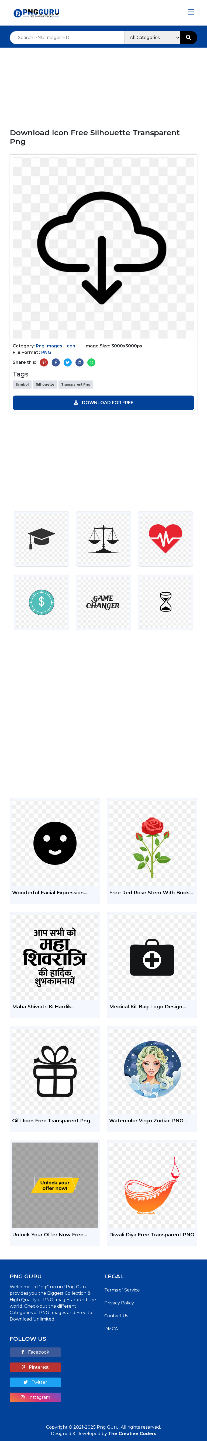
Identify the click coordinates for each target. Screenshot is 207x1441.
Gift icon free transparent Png (51, 1121)
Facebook (38, 1352)
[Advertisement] (103, 85)
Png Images (49, 345)
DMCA (111, 1328)
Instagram (38, 1397)
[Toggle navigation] (191, 12)
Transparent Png (75, 384)
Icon (70, 345)
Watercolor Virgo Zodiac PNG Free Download (146, 1121)
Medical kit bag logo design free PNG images (145, 1007)
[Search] (188, 37)
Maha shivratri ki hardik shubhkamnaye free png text (50, 1007)
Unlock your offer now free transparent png (48, 1235)
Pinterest (38, 1367)
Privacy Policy (119, 1302)
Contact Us (116, 1315)
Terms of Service (122, 1290)
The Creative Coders (132, 1433)
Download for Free (107, 402)
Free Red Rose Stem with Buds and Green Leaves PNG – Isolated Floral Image (151, 893)
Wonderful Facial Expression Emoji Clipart (48, 893)
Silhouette (45, 384)
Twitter (38, 1382)
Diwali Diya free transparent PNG (151, 1235)
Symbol (22, 384)
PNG (46, 352)
